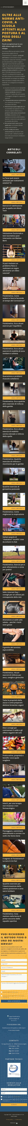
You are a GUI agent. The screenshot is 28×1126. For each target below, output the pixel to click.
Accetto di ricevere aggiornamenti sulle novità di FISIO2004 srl (13, 996)
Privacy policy (9, 1119)
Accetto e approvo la (10, 992)
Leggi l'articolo (17, 175)
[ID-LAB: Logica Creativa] (17, 1123)
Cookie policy (18, 1119)
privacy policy (15, 992)
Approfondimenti (8, 7)
